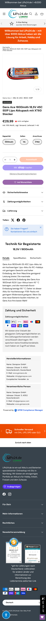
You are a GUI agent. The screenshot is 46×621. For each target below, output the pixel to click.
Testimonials (12, 615)
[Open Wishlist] (42, 617)
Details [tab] (6, 258)
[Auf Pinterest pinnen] (24, 220)
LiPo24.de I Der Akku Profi (21, 611)
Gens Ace (7, 98)
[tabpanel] (23, 282)
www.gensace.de (20, 373)
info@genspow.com (23, 376)
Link (34, 581)
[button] (42, 14)
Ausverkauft (31, 159)
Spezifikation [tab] (19, 258)
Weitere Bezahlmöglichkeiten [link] (23, 174)
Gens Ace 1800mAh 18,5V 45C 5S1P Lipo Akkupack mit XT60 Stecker (22, 49)
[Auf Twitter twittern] (12, 220)
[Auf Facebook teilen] (18, 220)
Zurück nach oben (23, 442)
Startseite (6, 47)
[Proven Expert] (32, 554)
